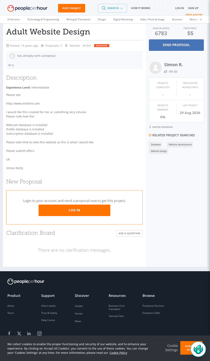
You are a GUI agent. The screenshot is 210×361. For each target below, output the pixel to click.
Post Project (71, 8)
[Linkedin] (29, 334)
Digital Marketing (123, 19)
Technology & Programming (43, 19)
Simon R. (173, 64)
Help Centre (48, 320)
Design (102, 19)
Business (177, 19)
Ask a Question (129, 233)
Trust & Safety (49, 313)
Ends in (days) (161, 28)
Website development (180, 144)
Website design (159, 151)
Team (10, 313)
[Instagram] (39, 334)
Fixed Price (190, 28)
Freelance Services (153, 305)
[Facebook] (10, 334)
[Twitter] (20, 334)
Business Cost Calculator (117, 307)
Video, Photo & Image (152, 19)
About (10, 305)
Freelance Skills (151, 313)
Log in (179, 8)
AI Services (13, 19)
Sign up (193, 8)
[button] (112, 8)
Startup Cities (116, 316)
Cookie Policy (118, 353)
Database (156, 144)
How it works (140, 8)
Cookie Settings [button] (171, 347)
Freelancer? (194, 15)
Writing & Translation (78, 19)
